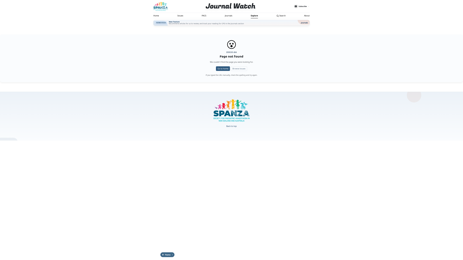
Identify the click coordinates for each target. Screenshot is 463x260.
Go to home (223, 68)
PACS (204, 15)
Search (282, 15)
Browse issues (238, 68)
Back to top (231, 126)
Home (156, 15)
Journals (228, 15)
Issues (180, 15)
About (307, 15)
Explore (254, 15)
